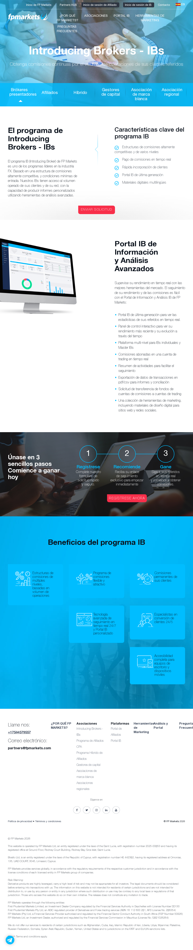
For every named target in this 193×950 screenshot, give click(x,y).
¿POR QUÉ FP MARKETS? (67, 18)
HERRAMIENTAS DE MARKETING (150, 18)
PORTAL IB (121, 16)
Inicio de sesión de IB (138, 5)
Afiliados (50, 93)
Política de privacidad (20, 821)
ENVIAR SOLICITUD (96, 209)
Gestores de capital (88, 765)
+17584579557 (19, 732)
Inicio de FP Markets (39, 5)
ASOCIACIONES (96, 16)
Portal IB (116, 741)
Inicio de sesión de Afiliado (100, 5)
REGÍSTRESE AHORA (127, 498)
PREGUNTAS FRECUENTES (67, 29)
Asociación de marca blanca (141, 94)
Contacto (164, 5)
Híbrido (80, 93)
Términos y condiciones (48, 821)
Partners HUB (69, 5)
